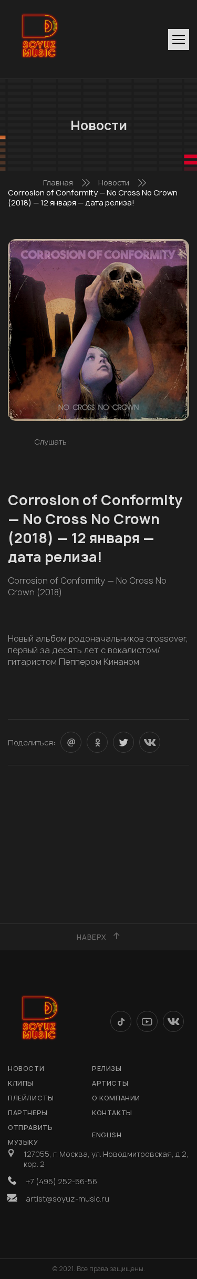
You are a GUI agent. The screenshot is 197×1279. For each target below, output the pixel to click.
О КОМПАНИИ (116, 1098)
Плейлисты (31, 1098)
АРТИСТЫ (110, 1083)
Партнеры (28, 1112)
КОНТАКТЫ (112, 1112)
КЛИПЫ (21, 1083)
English (106, 1134)
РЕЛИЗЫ (107, 1068)
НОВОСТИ (26, 1068)
